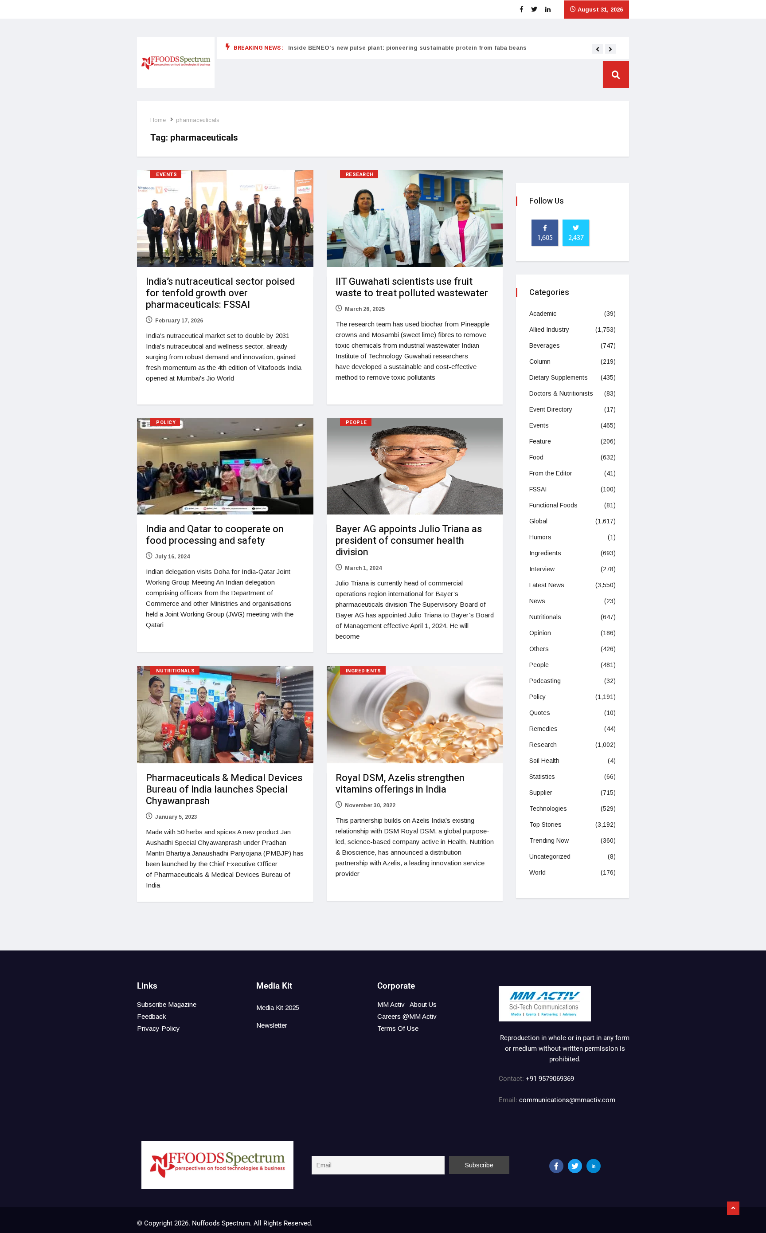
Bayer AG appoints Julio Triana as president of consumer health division (409, 540)
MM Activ (391, 1004)
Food (536, 457)
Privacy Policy (158, 1028)
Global (538, 521)
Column (540, 361)
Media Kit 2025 (277, 1007)
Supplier (540, 792)
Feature (540, 441)
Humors (540, 537)
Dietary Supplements (558, 377)
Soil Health (544, 760)
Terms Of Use (397, 1028)
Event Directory (550, 409)
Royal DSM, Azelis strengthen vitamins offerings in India (400, 784)
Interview (542, 569)
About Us (423, 1004)
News (537, 601)
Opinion (540, 632)
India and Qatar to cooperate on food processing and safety (215, 535)
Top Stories (545, 824)
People (356, 422)
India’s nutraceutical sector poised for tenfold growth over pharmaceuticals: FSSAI (220, 293)
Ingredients (363, 671)
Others (539, 648)
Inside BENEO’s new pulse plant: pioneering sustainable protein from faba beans (407, 47)
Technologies (548, 808)
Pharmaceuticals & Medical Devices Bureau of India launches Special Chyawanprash (224, 789)
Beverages (544, 345)
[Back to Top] (733, 1209)
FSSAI (538, 489)
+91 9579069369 (550, 1079)
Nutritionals (175, 671)
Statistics (542, 776)
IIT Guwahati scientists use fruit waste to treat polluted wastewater (412, 287)
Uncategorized (550, 856)
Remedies (543, 728)
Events (166, 174)
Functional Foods (553, 505)
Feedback (151, 1016)
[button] (597, 49)
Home (158, 120)
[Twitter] (575, 1166)
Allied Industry (549, 329)
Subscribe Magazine (166, 1004)
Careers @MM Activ (407, 1016)
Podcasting (545, 680)
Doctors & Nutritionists (561, 393)
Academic (542, 313)
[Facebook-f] (556, 1166)
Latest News (546, 585)
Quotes (539, 712)
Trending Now (549, 840)
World (537, 872)
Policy (166, 422)
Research (360, 174)
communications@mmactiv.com (566, 1100)
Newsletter (271, 1025)
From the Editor (550, 473)
